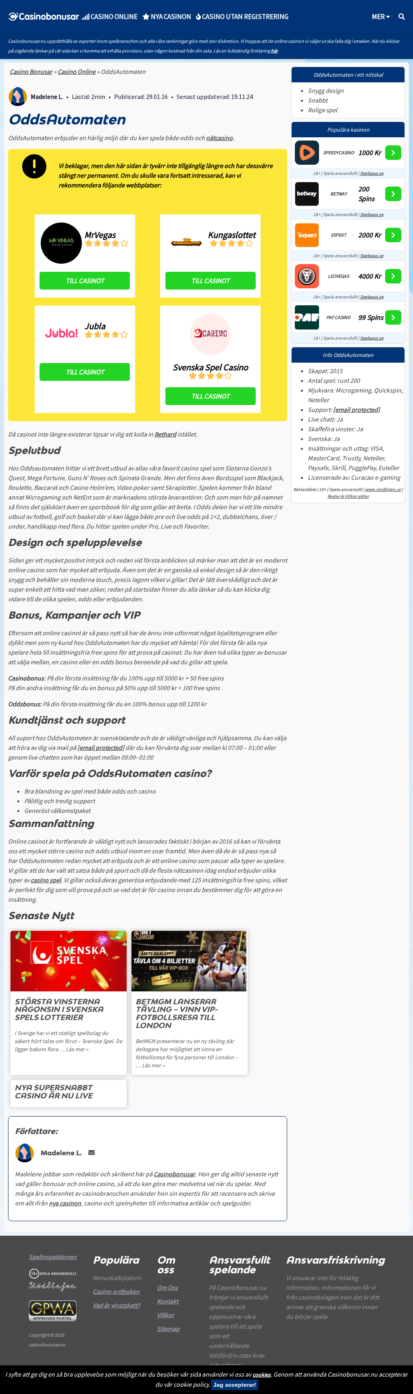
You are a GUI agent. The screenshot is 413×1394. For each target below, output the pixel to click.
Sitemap (168, 1329)
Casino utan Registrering (244, 16)
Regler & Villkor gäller (348, 496)
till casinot (85, 280)
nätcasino (219, 138)
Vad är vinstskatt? (116, 1305)
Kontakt (167, 1301)
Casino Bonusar (31, 71)
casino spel (46, 880)
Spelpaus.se (372, 173)
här (274, 51)
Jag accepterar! (234, 1384)
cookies (261, 1374)
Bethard (165, 434)
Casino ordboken (116, 1291)
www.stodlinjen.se (383, 489)
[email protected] (100, 747)
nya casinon (65, 1203)
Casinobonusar (174, 1174)
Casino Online (77, 71)
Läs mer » (77, 1049)
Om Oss (167, 1287)
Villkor (165, 1315)
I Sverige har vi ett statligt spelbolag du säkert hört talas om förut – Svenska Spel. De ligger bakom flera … (68, 1041)
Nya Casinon (170, 16)
